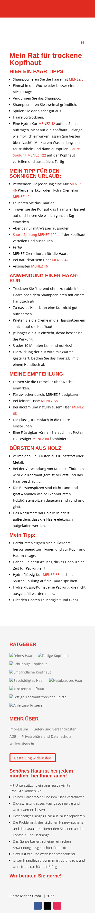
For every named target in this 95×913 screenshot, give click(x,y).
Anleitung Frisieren (29, 705)
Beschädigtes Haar (28, 680)
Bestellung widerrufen (32, 757)
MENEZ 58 (49, 400)
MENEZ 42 (46, 123)
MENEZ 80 (40, 438)
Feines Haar (23, 655)
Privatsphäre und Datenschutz (46, 737)
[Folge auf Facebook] (38, 906)
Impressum (19, 729)
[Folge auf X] (47, 906)
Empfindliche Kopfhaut (32, 672)
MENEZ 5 (76, 79)
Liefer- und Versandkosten (54, 729)
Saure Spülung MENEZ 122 (35, 234)
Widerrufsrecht (22, 744)
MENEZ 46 (39, 266)
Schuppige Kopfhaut (30, 664)
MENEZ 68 (51, 574)
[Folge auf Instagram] (57, 906)
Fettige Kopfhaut (55, 655)
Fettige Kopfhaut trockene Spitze (39, 697)
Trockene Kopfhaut (28, 688)
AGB (13, 737)
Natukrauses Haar (68, 680)
